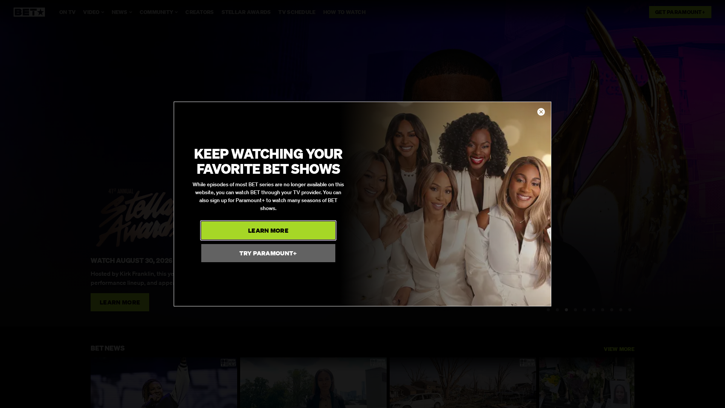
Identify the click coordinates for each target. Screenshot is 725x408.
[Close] (541, 112)
